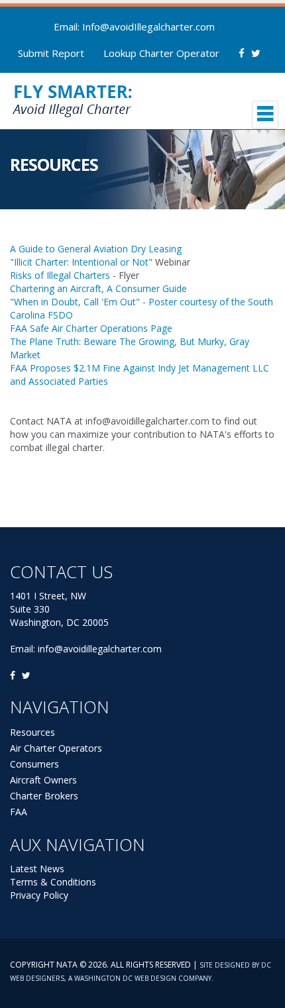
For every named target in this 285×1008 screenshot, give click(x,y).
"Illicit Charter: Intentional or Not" (81, 262)
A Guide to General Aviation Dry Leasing (96, 248)
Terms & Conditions (53, 882)
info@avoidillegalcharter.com (100, 648)
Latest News (37, 868)
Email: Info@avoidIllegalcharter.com (134, 26)
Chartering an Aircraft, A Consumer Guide (98, 288)
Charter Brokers (44, 795)
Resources (32, 732)
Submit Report (51, 53)
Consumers (34, 764)
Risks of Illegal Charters (60, 275)
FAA (18, 811)
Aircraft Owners (43, 780)
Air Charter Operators (56, 748)
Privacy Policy (39, 895)
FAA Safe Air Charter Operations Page (91, 328)
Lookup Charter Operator (161, 53)
